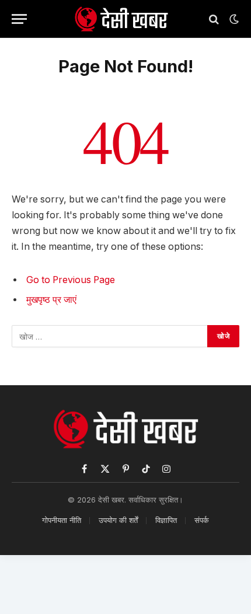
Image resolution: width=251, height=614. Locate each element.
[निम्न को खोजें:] (110, 336)
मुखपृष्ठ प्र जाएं (51, 299)
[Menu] (19, 19)
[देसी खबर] (121, 19)
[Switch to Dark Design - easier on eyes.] (232, 19)
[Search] (214, 19)
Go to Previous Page (70, 279)
